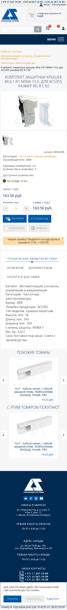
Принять (12, 599)
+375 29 (36, 579)
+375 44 (36, 576)
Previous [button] (3, 380)
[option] (33, 380)
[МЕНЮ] (61, 39)
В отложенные (40, 218)
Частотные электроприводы (37, 156)
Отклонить (34, 599)
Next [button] (63, 380)
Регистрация (59, 4)
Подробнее (52, 599)
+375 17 (36, 573)
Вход (46, 4)
